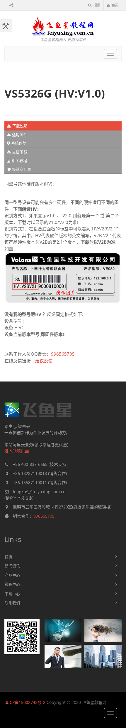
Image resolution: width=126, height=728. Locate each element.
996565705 (63, 354)
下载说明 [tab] (20, 125)
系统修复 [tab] (18, 143)
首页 (8, 556)
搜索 (97, 5)
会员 (114, 5)
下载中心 (12, 593)
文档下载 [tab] (19, 152)
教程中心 (12, 584)
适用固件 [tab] (19, 134)
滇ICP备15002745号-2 (24, 702)
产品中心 (12, 575)
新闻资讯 (12, 565)
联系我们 (12, 602)
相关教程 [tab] (19, 160)
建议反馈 (44, 361)
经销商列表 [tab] (21, 169)
